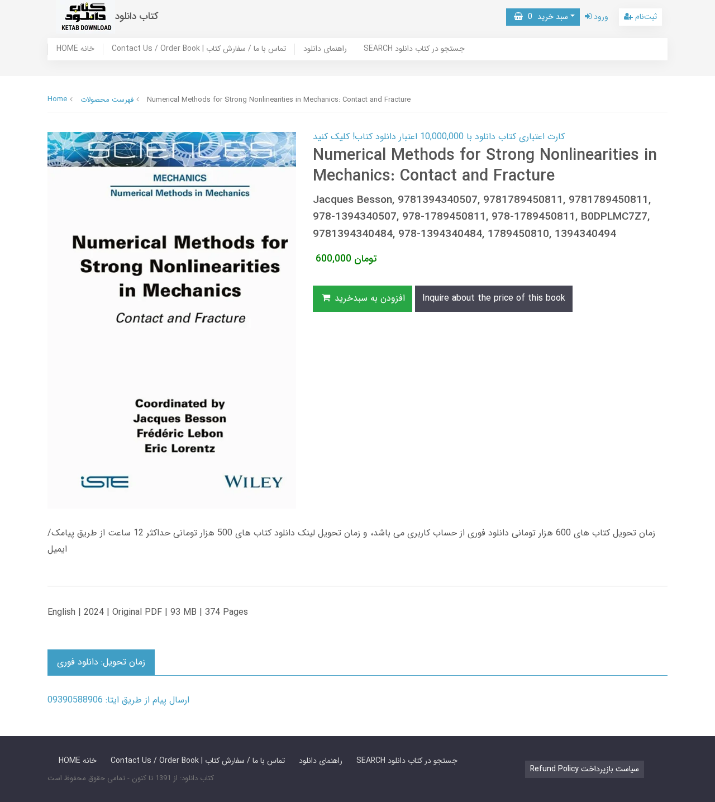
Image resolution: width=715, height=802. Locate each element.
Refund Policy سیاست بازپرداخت (584, 769)
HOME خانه (75, 49)
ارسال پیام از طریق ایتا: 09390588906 (118, 700)
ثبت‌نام (645, 17)
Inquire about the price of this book (493, 298)
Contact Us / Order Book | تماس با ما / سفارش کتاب (199, 49)
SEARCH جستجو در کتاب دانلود (414, 49)
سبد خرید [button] (545, 17)
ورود (600, 17)
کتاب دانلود (137, 16)
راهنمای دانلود (325, 49)
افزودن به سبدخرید (368, 298)
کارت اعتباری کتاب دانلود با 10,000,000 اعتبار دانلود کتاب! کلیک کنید (439, 137)
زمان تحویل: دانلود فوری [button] (101, 662)
